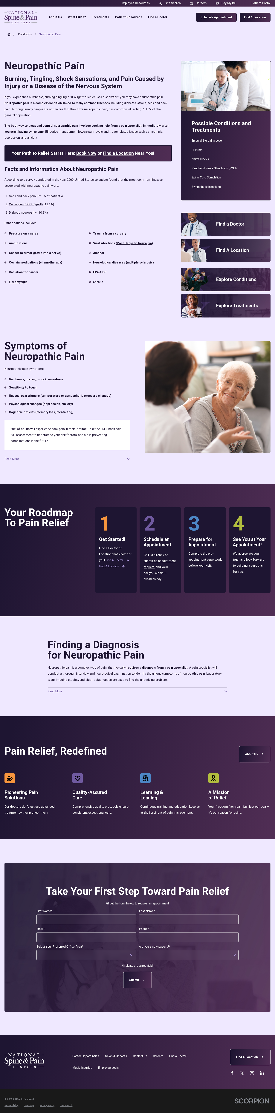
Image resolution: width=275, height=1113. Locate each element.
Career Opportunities (85, 1056)
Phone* (144, 929)
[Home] (20, 17)
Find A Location (247, 1057)
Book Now (86, 153)
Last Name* (147, 911)
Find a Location (255, 17)
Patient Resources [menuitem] (128, 17)
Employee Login (108, 1067)
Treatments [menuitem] (100, 17)
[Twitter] (242, 1073)
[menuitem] (226, 140)
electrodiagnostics (98, 680)
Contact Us (140, 1056)
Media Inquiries (82, 1067)
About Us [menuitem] (55, 17)
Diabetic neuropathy (23, 212)
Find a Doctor (114, 560)
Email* (40, 929)
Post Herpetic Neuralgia (134, 243)
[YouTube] (252, 1073)
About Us (251, 754)
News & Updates (116, 1056)
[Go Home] (8, 34)
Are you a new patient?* (155, 946)
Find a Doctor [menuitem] (157, 17)
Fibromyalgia (18, 282)
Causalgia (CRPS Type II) (26, 204)
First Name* (44, 911)
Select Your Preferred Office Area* (59, 946)
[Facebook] (232, 1073)
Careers (158, 1056)
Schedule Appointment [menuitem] (216, 17)
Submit (134, 980)
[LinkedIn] (262, 1073)
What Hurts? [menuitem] (77, 17)
